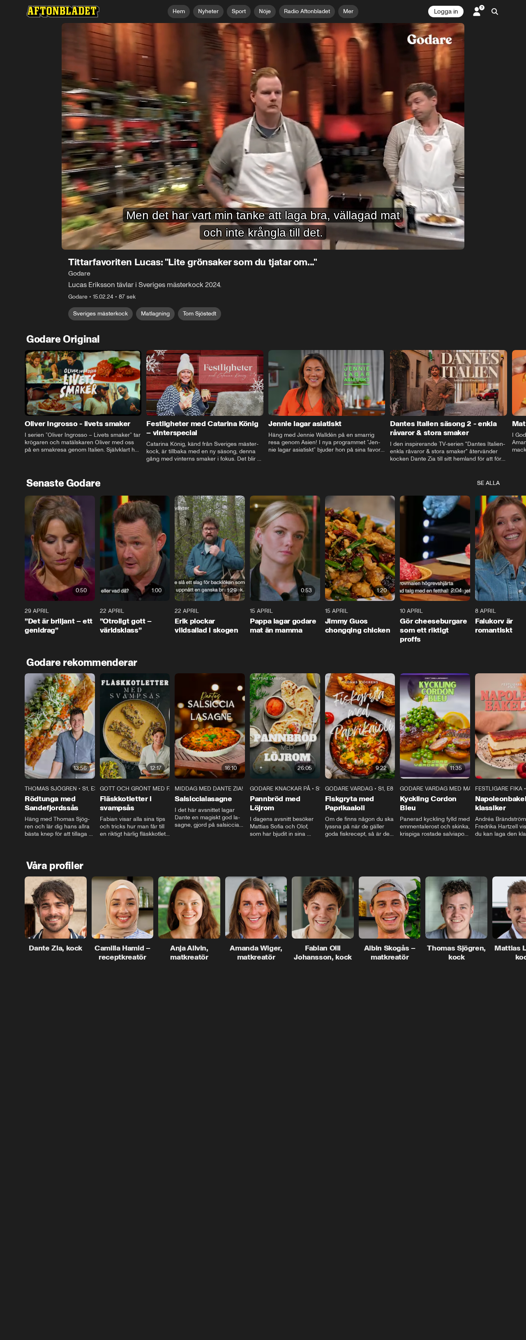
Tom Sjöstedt (199, 313)
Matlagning (155, 313)
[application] (263, 136)
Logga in (446, 11)
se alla (488, 483)
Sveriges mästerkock (100, 313)
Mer (348, 11)
